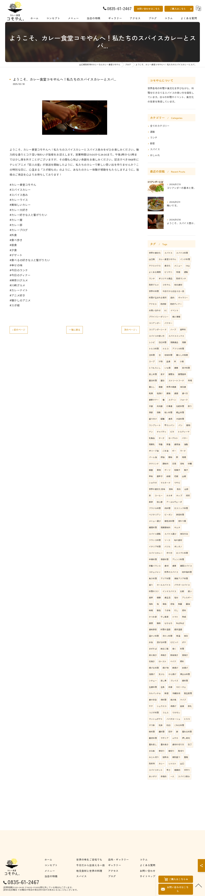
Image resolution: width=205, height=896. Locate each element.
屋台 (162, 380)
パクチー (168, 323)
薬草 (151, 502)
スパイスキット (156, 770)
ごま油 (165, 450)
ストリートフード (176, 380)
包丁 (190, 744)
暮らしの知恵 (182, 355)
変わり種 (182, 521)
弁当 (151, 642)
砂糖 (190, 463)
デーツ (167, 470)
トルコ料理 (154, 348)
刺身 (170, 687)
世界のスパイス (171, 572)
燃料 (182, 661)
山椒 (184, 476)
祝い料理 (168, 412)
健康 (159, 597)
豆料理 (152, 355)
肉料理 (167, 508)
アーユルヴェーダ (174, 502)
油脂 (186, 444)
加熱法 (165, 757)
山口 (182, 763)
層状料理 (153, 738)
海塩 (164, 604)
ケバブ (183, 699)
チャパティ (161, 431)
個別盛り (176, 757)
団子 (170, 731)
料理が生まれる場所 (158, 297)
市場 (190, 380)
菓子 (186, 470)
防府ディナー (176, 304)
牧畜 (161, 444)
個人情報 (176, 316)
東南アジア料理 (181, 578)
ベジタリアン (155, 514)
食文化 (167, 265)
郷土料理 (180, 412)
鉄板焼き (174, 655)
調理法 (171, 374)
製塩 (159, 610)
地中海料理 (187, 572)
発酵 (184, 342)
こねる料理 (179, 725)
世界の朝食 (171, 387)
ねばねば (180, 623)
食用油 (177, 444)
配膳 (162, 419)
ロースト (162, 661)
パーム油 (153, 457)
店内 (172, 297)
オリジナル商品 (165, 278)
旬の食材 (178, 540)
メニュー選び (155, 521)
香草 (151, 597)
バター (185, 438)
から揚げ (172, 674)
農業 (176, 368)
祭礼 (190, 706)
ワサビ (177, 482)
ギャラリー (183, 297)
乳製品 (152, 438)
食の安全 (153, 699)
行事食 (169, 406)
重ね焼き (164, 744)
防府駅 (163, 304)
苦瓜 (179, 489)
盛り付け (153, 419)
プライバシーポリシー (158, 316)
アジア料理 (165, 578)
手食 (151, 406)
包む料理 (163, 342)
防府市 (152, 763)
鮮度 (166, 693)
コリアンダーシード (158, 329)
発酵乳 (152, 444)
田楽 (182, 706)
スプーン (172, 399)
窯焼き (185, 655)
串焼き (164, 655)
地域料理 (168, 355)
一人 (172, 776)
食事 (174, 565)
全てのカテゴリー (160, 126)
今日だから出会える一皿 (173, 291)
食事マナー (154, 399)
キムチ (177, 527)
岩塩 (172, 604)
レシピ (152, 342)
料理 (182, 648)
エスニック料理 (181, 508)
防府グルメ (154, 284)
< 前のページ (18, 330)
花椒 (176, 476)
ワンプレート (155, 425)
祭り (190, 406)
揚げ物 (165, 668)
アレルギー (187, 597)
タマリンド (154, 463)
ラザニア (164, 738)
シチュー (153, 680)
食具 (170, 419)
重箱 (186, 757)
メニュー (178, 265)
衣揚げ (185, 668)
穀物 (188, 425)
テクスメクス (155, 265)
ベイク (173, 661)
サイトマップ (147, 876)
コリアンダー (155, 323)
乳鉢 (161, 725)
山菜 (186, 489)
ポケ (184, 642)
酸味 (170, 457)
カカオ (169, 495)
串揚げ (173, 706)
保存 (186, 636)
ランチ (153, 138)
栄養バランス (155, 565)
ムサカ (175, 738)
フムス (165, 712)
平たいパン (169, 425)
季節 (151, 412)
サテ (151, 706)
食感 (151, 623)
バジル (167, 546)
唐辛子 (160, 476)
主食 (168, 361)
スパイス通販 (155, 534)
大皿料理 (180, 419)
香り (151, 585)
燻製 (168, 393)
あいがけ (153, 776)
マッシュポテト (156, 719)
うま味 (167, 610)
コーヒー (159, 495)
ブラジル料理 (155, 508)
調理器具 (182, 374)
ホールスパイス (163, 585)
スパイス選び (170, 534)
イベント (174, 310)
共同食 (160, 406)
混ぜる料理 (162, 642)
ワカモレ (176, 712)
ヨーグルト (173, 438)
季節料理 (164, 559)
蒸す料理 (186, 368)
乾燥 (151, 393)
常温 (178, 636)
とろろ (187, 719)
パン (180, 425)
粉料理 (152, 731)
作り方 (169, 553)
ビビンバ (174, 642)
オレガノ (178, 546)
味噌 (151, 610)
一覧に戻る (74, 330)
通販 (152, 132)
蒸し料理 (153, 374)
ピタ (172, 431)
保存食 (183, 387)
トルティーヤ (183, 431)
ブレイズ (174, 680)
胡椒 (168, 476)
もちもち (168, 623)
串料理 (164, 699)
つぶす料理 (154, 712)
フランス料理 (155, 540)
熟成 (184, 617)
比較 (182, 591)
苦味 (171, 489)
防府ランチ (181, 278)
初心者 (160, 502)
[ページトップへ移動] (198, 885)
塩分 (176, 597)
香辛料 (183, 329)
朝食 (161, 387)
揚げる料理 (154, 668)
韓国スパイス (186, 565)
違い (190, 591)
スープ (152, 361)
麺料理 (162, 731)
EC (165, 310)
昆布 (184, 610)
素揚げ (175, 668)
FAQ (187, 265)
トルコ (165, 348)
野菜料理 (180, 514)
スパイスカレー (156, 553)
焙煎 (188, 495)
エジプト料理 (182, 553)
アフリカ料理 (178, 348)
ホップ (179, 495)
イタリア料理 (155, 546)
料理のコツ (154, 591)
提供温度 (178, 629)
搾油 (162, 457)
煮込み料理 (185, 674)
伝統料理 (180, 406)
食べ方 (185, 393)
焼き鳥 (173, 699)
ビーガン (168, 514)
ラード (183, 450)
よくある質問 (155, 272)
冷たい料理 (167, 636)
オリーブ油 (154, 450)
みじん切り (154, 757)
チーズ (161, 438)
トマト (175, 617)
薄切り (162, 751)
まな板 (152, 751)
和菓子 (177, 470)
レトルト (172, 763)
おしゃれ (155, 155)
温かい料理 (154, 636)
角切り (181, 751)
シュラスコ (162, 706)
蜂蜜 (151, 470)
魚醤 (180, 604)
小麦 (182, 361)
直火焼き (153, 655)
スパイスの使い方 (157, 336)
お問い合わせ (155, 310)
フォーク (184, 399)
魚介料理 (153, 578)
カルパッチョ (155, 693)
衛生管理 (188, 693)
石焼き (152, 661)
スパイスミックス (176, 336)
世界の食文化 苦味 (157, 489)
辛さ (168, 770)
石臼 (168, 725)
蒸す (162, 374)
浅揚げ (152, 674)
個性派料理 (169, 521)
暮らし (152, 387)
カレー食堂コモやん (167, 259)
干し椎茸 (164, 617)
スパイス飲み (184, 776)
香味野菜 (153, 629)
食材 (166, 565)
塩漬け (160, 393)
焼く (174, 648)
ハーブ (173, 329)
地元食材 (178, 284)
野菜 (152, 144)
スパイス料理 (182, 253)
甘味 (182, 463)
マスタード (165, 482)
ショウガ (153, 482)
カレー (162, 763)
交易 (174, 463)
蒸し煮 (164, 680)
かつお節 (153, 617)
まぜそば (153, 648)
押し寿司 (186, 738)
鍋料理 (185, 680)
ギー (174, 450)
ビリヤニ (168, 272)
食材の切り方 (178, 744)
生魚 (162, 687)
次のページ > (130, 330)
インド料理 (185, 259)
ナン (151, 431)
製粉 (159, 623)
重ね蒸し (153, 744)
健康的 (177, 770)
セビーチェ (181, 687)
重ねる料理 (187, 731)
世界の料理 (154, 291)
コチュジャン (154, 572)
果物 (159, 470)
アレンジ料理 (178, 559)
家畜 (168, 444)
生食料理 (153, 687)
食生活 (167, 597)
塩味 (151, 604)
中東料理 (153, 559)
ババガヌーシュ (173, 719)
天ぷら (162, 674)
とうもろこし (155, 368)
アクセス (153, 304)
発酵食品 (174, 342)
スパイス (155, 149)
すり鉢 (152, 725)
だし (176, 610)
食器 (176, 393)
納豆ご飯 (164, 648)
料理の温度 (165, 629)
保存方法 (184, 534)
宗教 (159, 412)
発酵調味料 (165, 527)
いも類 (167, 368)
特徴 (178, 272)
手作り (187, 770)
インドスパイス (169, 591)
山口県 (152, 259)
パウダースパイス (182, 585)
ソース (167, 540)
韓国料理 (153, 527)
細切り (171, 751)
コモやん (166, 284)
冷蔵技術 (176, 693)
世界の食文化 (155, 253)
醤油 (188, 604)
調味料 (165, 463)
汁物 (160, 361)
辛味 (151, 476)
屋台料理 (153, 380)
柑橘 (184, 457)
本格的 (164, 776)
